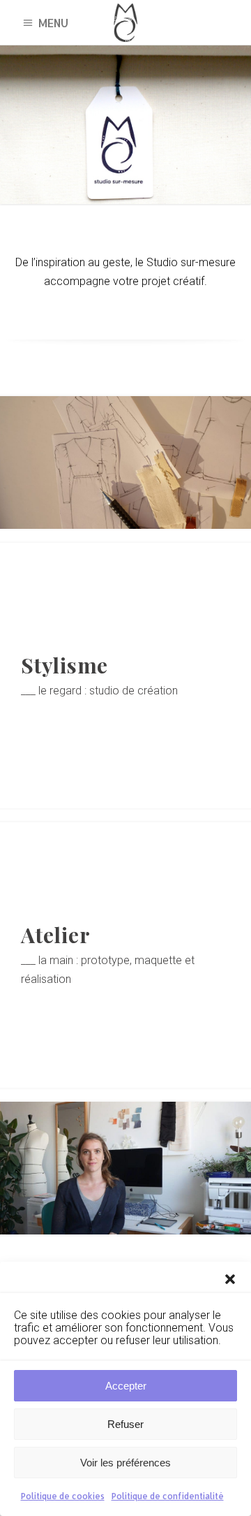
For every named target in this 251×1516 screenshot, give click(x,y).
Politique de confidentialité (168, 1496)
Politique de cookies (63, 1496)
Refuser (125, 1424)
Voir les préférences (125, 1462)
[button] (230, 1279)
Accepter (125, 1386)
